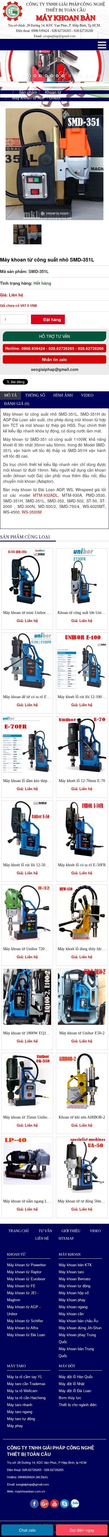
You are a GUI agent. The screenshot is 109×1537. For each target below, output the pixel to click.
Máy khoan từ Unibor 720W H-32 (30, 949)
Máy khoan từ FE (21, 1286)
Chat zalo (27, 1530)
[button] (102, 45)
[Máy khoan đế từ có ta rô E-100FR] (27, 660)
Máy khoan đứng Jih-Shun (80, 1328)
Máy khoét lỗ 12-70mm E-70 (82, 781)
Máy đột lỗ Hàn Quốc (76, 1377)
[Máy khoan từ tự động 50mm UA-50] (81, 1164)
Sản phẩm (28, 92)
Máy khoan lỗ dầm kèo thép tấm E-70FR (35, 781)
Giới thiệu (70, 1231)
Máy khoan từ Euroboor (26, 1279)
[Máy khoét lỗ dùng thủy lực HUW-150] (81, 912)
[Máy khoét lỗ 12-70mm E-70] (81, 744)
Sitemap (66, 1238)
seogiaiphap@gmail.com (59, 36)
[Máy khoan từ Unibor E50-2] (81, 996)
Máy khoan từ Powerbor (26, 1265)
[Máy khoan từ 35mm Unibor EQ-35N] (27, 1080)
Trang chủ (18, 1231)
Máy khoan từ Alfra (22, 1328)
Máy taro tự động (21, 1419)
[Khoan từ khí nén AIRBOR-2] (81, 1080)
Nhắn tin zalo (54, 359)
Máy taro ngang (19, 1412)
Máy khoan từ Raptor (24, 1272)
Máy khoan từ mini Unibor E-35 (29, 613)
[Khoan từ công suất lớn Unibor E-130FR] (81, 576)
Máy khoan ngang (73, 1307)
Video (95, 1231)
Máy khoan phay (72, 1300)
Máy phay (15, 1426)
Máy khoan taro (71, 1272)
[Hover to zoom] (54, 163)
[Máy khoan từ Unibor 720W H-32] (27, 912)
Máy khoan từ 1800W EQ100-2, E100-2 (35, 1033)
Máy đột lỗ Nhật (71, 1384)
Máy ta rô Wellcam (22, 1391)
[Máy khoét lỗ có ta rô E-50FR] (81, 828)
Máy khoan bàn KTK (75, 1265)
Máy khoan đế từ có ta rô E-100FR (31, 697)
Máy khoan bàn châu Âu (78, 1321)
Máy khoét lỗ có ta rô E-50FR (82, 865)
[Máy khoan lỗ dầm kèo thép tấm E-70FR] (27, 744)
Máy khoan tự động (74, 1286)
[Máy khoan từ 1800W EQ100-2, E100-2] (27, 996)
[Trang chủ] (7, 92)
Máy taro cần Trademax (26, 1384)
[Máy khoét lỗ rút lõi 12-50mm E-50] (27, 828)
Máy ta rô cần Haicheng (26, 1398)
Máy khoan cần (71, 1314)
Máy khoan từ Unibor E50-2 (82, 1033)
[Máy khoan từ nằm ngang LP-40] (27, 1164)
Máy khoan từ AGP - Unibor (36, 97)
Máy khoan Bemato (74, 1279)
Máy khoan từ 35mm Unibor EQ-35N (33, 1117)
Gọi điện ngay (82, 1530)
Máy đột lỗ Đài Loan (75, 1391)
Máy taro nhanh (19, 1405)
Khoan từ (53, 92)
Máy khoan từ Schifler (25, 1321)
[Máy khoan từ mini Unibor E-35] (27, 576)
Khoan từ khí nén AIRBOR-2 (82, 1117)
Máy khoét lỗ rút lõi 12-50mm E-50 (31, 865)
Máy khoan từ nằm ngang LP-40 (29, 1201)
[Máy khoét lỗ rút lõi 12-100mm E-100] (81, 660)
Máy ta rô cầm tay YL (24, 1377)
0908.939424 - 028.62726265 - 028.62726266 (62, 348)
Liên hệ (42, 1238)
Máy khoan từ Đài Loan (26, 1335)
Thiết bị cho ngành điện (77, 1405)
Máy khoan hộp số (74, 1293)
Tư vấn (45, 1231)
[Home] (14, 10)
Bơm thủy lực (70, 1398)
